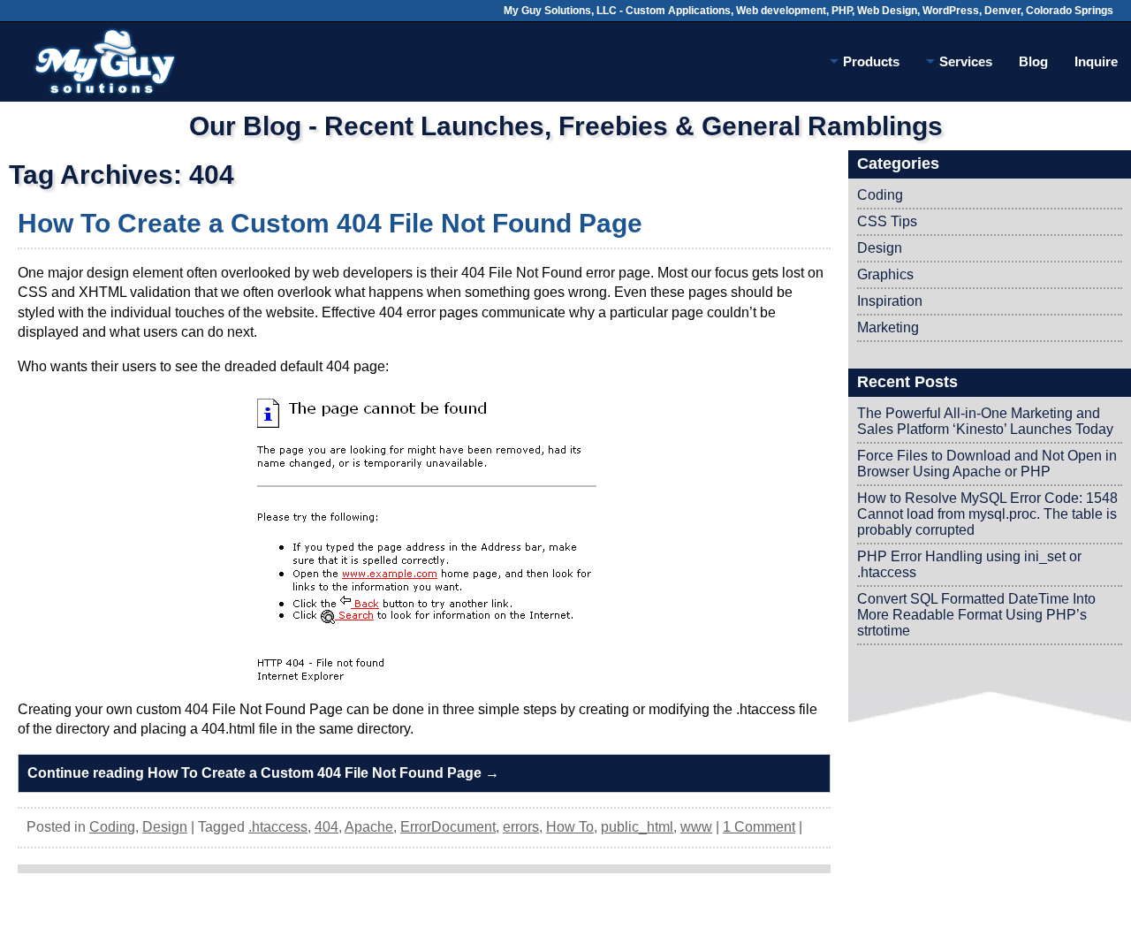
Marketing (888, 327)
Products (871, 61)
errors (521, 826)
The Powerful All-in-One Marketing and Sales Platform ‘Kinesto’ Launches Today (985, 421)
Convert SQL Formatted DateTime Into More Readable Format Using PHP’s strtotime (976, 614)
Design (164, 826)
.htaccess (277, 826)
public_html (637, 826)
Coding (112, 826)
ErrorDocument (448, 826)
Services (965, 61)
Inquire (1096, 61)
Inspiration (889, 300)
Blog (1033, 61)
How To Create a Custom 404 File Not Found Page (330, 223)
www (696, 826)
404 (326, 826)
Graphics (885, 274)
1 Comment (759, 826)
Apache (369, 826)
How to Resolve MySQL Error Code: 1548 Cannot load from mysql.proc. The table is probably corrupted (987, 514)
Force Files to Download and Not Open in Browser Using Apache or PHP (987, 463)
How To (570, 826)
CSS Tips (887, 221)
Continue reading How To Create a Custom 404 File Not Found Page (263, 772)
